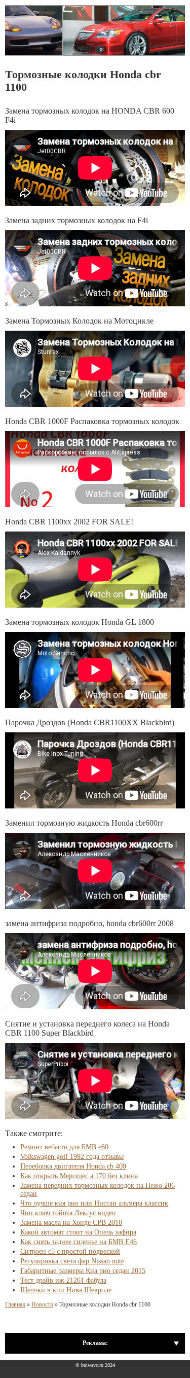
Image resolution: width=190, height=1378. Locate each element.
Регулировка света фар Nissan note (72, 1261)
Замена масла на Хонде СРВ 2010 (71, 1222)
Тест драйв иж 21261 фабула (63, 1280)
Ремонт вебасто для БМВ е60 (64, 1147)
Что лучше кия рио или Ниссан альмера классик (94, 1203)
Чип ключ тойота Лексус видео (68, 1213)
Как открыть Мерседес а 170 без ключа (79, 1176)
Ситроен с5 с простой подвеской (70, 1251)
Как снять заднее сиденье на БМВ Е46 (78, 1242)
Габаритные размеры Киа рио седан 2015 (82, 1271)
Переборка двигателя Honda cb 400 (73, 1166)
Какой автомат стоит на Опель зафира (78, 1232)
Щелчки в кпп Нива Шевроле (65, 1290)
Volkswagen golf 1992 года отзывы (72, 1156)
